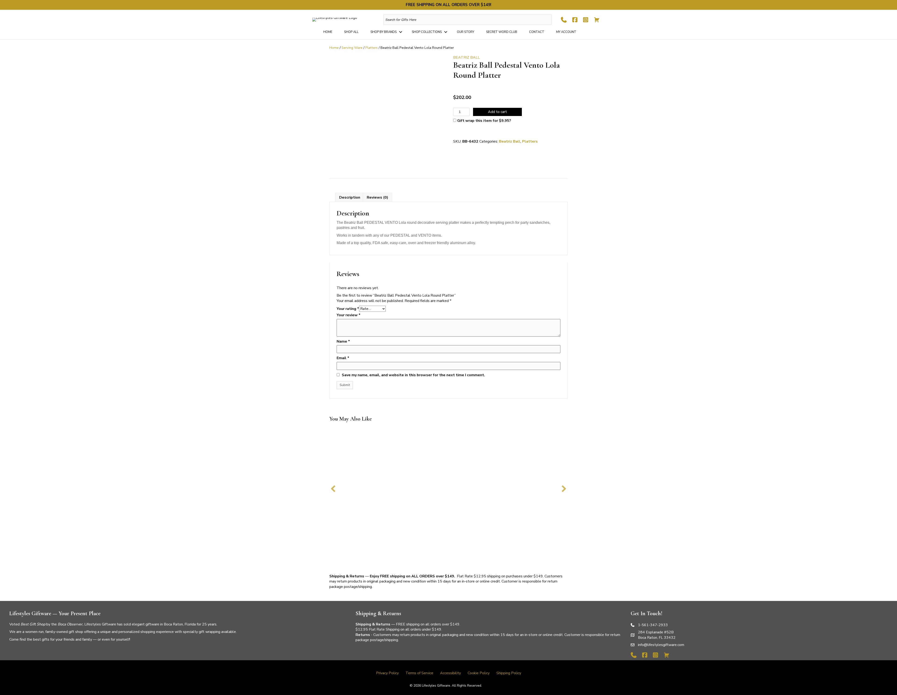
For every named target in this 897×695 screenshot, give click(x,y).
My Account (566, 32)
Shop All (351, 32)
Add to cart (497, 111)
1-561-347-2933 (653, 625)
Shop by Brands (383, 32)
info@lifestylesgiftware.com (661, 644)
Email (343, 358)
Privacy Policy (387, 673)
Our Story (465, 32)
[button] (401, 32)
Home (327, 32)
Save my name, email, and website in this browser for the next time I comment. (413, 375)
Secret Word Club (501, 32)
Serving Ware (352, 47)
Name (343, 341)
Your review (348, 315)
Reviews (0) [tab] (377, 197)
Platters (371, 47)
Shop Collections (427, 32)
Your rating (348, 308)
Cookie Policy (479, 673)
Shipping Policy (508, 673)
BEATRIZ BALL (466, 57)
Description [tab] (349, 197)
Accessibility (450, 673)
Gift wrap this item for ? (483, 120)
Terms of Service (419, 673)
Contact (536, 32)
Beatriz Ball (509, 141)
